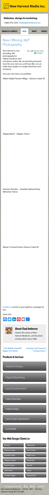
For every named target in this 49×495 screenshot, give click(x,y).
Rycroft (29, 465)
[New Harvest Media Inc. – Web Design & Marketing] (24, 6)
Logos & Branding (13, 399)
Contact (44, 31)
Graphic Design (12, 409)
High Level (31, 455)
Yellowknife (31, 475)
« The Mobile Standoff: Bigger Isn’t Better (12, 349)
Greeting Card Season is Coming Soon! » (36, 349)
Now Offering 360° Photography (16, 42)
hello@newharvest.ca (30, 22)
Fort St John (31, 450)
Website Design (14, 366)
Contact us (7, 307)
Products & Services (9, 31)
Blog (24, 31)
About (34, 31)
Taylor (29, 470)
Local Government (15, 388)
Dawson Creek (9, 450)
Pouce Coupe (9, 465)
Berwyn (7, 445)
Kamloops (30, 460)
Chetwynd (31, 445)
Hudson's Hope (10, 460)
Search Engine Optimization (17, 418)
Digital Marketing (15, 377)
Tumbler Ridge (9, 475)
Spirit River (8, 470)
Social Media (10, 428)
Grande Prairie (9, 455)
